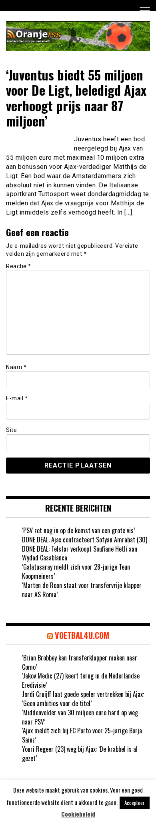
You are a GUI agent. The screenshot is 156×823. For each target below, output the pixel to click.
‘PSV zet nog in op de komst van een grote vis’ (78, 530)
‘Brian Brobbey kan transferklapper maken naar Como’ (79, 662)
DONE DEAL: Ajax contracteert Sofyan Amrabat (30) (84, 539)
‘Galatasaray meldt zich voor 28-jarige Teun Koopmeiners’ (76, 571)
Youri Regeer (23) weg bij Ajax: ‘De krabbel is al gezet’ (80, 753)
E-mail (17, 398)
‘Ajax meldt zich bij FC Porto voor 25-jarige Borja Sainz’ (82, 735)
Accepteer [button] (134, 803)
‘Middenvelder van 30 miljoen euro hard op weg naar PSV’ (80, 717)
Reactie (18, 266)
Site (11, 430)
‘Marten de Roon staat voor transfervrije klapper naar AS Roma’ (82, 589)
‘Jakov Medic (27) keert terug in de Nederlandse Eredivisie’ (81, 680)
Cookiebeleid (78, 814)
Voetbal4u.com (82, 635)
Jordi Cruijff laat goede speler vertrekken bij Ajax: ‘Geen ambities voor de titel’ (83, 698)
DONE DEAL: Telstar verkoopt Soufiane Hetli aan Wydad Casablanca (79, 553)
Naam (16, 367)
